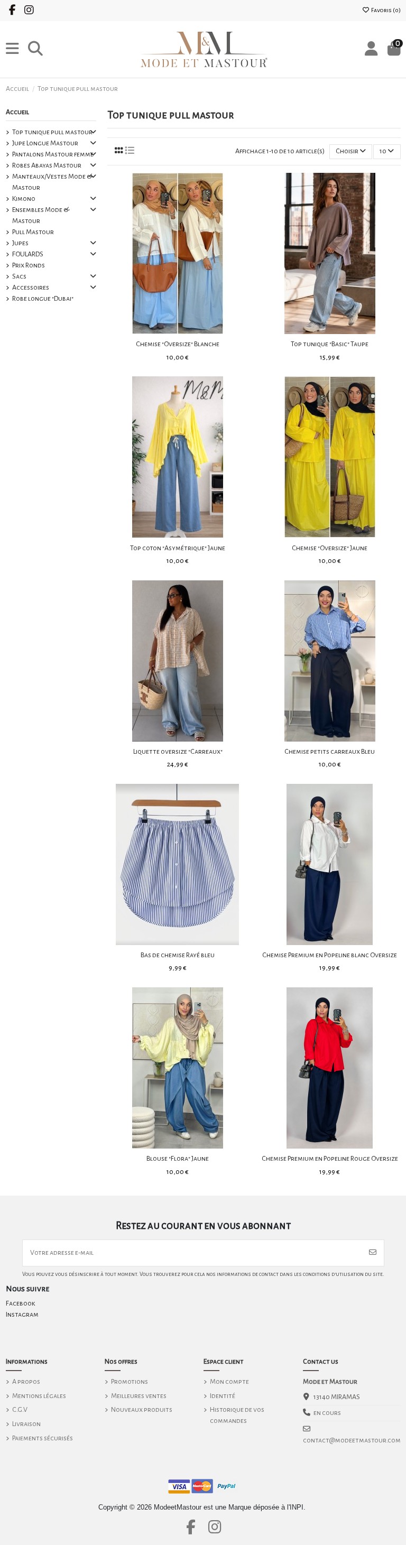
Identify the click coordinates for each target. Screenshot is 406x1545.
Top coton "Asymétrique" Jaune (177, 548)
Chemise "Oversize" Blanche (177, 344)
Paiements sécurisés (42, 1438)
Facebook (20, 1303)
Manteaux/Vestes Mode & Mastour (52, 182)
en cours (327, 1413)
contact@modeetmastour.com (352, 1440)
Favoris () (385, 10)
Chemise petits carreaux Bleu (329, 751)
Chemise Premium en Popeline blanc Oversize (329, 955)
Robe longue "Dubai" (42, 298)
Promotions (129, 1381)
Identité (222, 1396)
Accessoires (30, 287)
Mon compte (229, 1381)
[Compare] (177, 330)
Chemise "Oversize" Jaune (329, 548)
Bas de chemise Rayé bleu (178, 955)
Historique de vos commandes (237, 1415)
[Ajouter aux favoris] (162, 330)
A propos (26, 1381)
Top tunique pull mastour (52, 132)
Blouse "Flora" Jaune (177, 1158)
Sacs (19, 276)
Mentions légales (39, 1396)
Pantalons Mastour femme (53, 154)
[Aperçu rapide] (192, 330)
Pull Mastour (33, 232)
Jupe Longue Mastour (45, 143)
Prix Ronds (28, 265)
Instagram (22, 1314)
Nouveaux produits (141, 1409)
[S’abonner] (373, 1253)
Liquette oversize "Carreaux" (178, 751)
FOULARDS (27, 254)
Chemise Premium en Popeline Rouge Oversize (330, 1158)
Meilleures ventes (139, 1396)
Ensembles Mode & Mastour (40, 215)
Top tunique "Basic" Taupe (329, 344)
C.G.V (19, 1409)
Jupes (20, 243)
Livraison (26, 1424)
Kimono (23, 198)
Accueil (17, 112)
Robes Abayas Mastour (46, 165)
